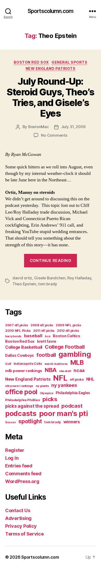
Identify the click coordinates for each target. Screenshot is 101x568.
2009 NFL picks (68, 325)
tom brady (47, 283)
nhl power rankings (19, 386)
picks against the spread (32, 406)
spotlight (30, 421)
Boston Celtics (66, 336)
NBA (51, 369)
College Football (65, 347)
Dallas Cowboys (19, 355)
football (46, 355)
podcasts (21, 413)
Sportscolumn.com (50, 11)
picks (49, 399)
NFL (60, 377)
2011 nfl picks (43, 331)
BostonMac (38, 126)
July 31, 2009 (73, 126)
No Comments (54, 135)
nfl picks (77, 379)
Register (14, 450)
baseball (33, 335)
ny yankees (64, 385)
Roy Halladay (79, 277)
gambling (75, 354)
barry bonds (13, 336)
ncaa (79, 370)
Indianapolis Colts (28, 364)
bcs (47, 336)
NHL (90, 379)
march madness (56, 364)
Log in (11, 458)
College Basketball (23, 347)
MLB (77, 362)
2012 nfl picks (68, 331)
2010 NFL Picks (18, 331)
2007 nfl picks (16, 325)
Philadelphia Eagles (73, 393)
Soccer (10, 422)
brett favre (46, 341)
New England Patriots (50, 68)
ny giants (42, 386)
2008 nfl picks (42, 325)
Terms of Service (24, 534)
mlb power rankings (23, 370)
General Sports (69, 62)
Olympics (46, 393)
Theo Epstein (24, 283)
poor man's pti (63, 413)
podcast (71, 405)
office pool (21, 392)
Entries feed (18, 465)
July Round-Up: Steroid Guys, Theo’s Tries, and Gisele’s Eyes (50, 97)
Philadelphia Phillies (22, 400)
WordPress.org (22, 481)
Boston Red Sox (31, 62)
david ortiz (22, 277)
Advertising (18, 518)
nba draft (65, 371)
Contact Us (17, 510)
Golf (8, 364)
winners (71, 421)
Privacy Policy (21, 526)
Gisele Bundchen (50, 277)
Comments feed (23, 473)
